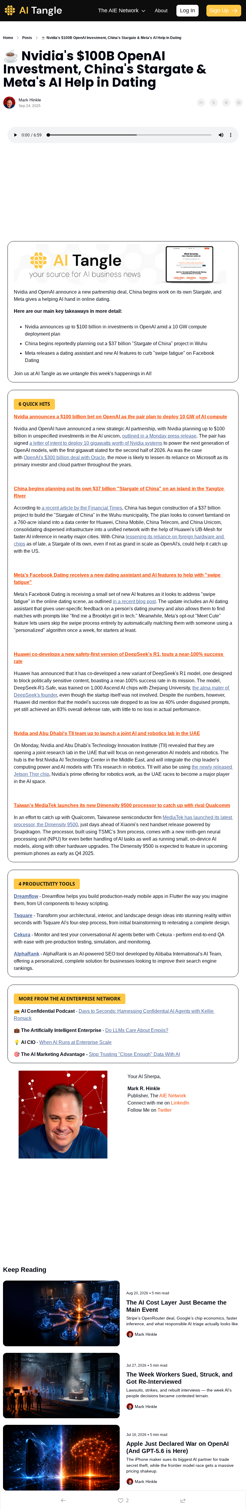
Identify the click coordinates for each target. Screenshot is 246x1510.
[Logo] (33, 10)
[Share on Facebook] (201, 102)
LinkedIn (180, 1102)
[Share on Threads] (226, 102)
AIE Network (172, 1095)
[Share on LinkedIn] (239, 102)
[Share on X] (213, 102)
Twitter (165, 1110)
